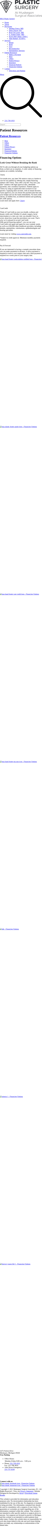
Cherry (22, 201)
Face (10, 47)
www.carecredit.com (23, 234)
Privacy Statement (26, 1491)
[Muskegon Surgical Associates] (14, 1479)
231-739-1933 (9, 121)
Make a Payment (15, 55)
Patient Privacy (14, 61)
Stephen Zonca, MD (16, 28)
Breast (11, 43)
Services (7, 41)
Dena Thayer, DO (15, 30)
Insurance (12, 63)
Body (11, 45)
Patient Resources (10, 53)
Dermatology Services (17, 51)
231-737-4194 (9, 1469)
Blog (10, 57)
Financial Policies (15, 65)
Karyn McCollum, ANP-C (18, 37)
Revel (21, 1493)
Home (6, 22)
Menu (2, 74)
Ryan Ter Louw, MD (16, 32)
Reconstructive (14, 49)
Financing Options (15, 67)
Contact (7, 69)
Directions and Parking (17, 71)
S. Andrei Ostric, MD (16, 35)
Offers (11, 59)
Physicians (8, 26)
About (6, 24)
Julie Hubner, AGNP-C (17, 39)
